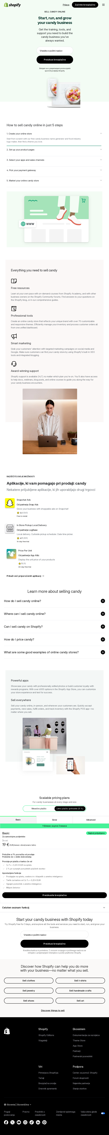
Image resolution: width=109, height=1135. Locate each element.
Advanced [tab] (90, 820)
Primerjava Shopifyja (48, 1072)
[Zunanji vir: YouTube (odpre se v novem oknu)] (19, 1122)
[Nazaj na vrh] (7, 1031)
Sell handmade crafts (80, 990)
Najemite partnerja (81, 1083)
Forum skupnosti (81, 1078)
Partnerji (76, 1051)
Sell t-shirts (80, 980)
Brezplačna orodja (47, 1083)
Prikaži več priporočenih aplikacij (24, 576)
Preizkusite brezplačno (55, 895)
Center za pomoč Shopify (85, 1072)
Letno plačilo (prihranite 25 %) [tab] (70, 808)
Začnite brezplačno (85, 4)
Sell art (80, 1000)
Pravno (26, 1111)
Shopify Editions (46, 1035)
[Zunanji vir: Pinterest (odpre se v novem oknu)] (44, 1122)
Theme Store (79, 1040)
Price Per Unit (25, 550)
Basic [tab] (18, 820)
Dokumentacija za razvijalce (86, 1035)
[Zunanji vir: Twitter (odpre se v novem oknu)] (12, 1122)
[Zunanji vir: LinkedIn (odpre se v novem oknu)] (38, 1122)
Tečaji (41, 1078)
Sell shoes (28, 1000)
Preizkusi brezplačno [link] (55, 59)
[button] (103, 5)
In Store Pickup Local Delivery (32, 525)
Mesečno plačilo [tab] (39, 808)
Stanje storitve (80, 1088)
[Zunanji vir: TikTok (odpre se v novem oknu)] (32, 1122)
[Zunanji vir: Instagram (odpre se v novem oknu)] (25, 1122)
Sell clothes (28, 980)
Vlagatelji (42, 1040)
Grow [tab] (54, 820)
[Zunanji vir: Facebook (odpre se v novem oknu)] (6, 1122)
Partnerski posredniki (82, 1056)
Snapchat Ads (24, 499)
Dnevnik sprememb (47, 1088)
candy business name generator (49, 139)
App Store (78, 1045)
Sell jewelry (29, 990)
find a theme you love (32, 142)
